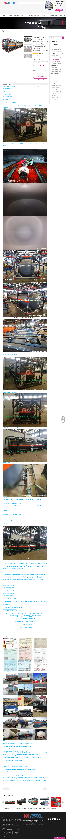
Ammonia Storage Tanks (57, 85)
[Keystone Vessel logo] (33, 816)
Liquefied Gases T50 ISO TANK (58, 57)
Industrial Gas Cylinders (56, 47)
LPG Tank (54, 99)
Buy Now (40, 76)
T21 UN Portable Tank (56, 67)
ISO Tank (53, 53)
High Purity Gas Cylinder (57, 49)
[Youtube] (55, 819)
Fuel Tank (54, 95)
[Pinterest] (59, 819)
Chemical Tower (55, 89)
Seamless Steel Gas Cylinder (57, 51)
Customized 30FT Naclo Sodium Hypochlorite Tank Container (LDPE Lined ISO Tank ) (21, 808)
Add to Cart (39, 79)
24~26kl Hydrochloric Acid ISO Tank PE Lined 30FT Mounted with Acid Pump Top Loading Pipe (56, 808)
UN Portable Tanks (55, 65)
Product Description (7, 84)
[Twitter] (53, 819)
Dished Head (54, 93)
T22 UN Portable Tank (56, 69)
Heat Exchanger (55, 97)
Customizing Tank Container (57, 59)
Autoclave (54, 79)
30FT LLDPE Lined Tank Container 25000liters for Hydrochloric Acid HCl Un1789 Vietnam (33, 808)
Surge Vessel (54, 77)
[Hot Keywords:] (42, 3)
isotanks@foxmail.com (8, 831)
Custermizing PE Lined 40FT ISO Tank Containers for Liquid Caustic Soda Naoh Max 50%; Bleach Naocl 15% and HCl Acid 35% (10, 808)
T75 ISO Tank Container (56, 63)
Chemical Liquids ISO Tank (57, 55)
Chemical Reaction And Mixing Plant (58, 87)
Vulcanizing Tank (55, 81)
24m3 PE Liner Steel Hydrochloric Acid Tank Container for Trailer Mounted (44, 808)
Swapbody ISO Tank (56, 61)
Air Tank (53, 83)
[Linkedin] (50, 819)
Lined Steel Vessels (55, 75)
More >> (61, 4)
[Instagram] (57, 819)
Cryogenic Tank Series (56, 91)
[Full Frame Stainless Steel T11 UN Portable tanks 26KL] (48, 5)
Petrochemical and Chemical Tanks (58, 101)
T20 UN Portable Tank (56, 71)
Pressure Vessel (54, 73)
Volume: (34, 67)
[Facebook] (48, 819)
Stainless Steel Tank (56, 103)
